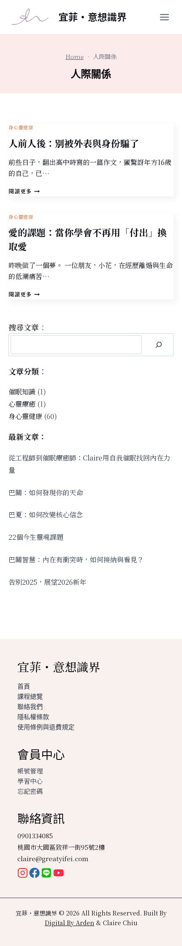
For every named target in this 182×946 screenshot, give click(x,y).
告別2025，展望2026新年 (47, 582)
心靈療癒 (22, 404)
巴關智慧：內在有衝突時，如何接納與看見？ (76, 559)
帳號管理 (30, 770)
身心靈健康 (20, 127)
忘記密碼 (30, 791)
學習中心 (30, 780)
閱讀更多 (24, 191)
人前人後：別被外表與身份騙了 (73, 143)
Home (75, 56)
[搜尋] (158, 344)
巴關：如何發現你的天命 (45, 492)
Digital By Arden (69, 922)
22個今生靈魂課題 (35, 537)
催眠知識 (22, 391)
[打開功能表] (165, 17)
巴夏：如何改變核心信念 (45, 514)
